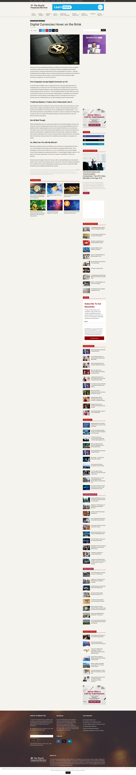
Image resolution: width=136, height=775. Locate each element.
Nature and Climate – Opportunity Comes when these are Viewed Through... (98, 392)
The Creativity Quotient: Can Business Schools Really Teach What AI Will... (98, 358)
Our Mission (41, 0)
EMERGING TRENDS (48, 14)
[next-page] (33, 219)
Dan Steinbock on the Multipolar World (92, 722)
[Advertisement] (93, 209)
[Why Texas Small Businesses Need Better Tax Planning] (86, 615)
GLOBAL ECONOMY (34, 14)
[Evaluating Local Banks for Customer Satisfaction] (86, 554)
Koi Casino (54, 150)
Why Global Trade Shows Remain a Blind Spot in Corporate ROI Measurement (98, 547)
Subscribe (53, 0)
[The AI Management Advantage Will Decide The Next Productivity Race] (86, 277)
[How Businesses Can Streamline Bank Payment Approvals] (86, 587)
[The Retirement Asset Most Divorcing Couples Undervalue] (86, 601)
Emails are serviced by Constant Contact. (94, 334)
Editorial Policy (47, 0)
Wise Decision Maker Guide (89, 720)
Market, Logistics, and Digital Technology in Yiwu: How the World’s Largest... (97, 665)
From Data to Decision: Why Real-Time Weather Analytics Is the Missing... (98, 385)
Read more (86, 193)
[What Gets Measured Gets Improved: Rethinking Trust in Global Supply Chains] (86, 445)
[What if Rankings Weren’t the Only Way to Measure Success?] (86, 365)
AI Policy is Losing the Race (97, 268)
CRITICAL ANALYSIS (55, 14)
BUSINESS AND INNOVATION (90, 494)
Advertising (59, 0)
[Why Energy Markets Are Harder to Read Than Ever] (86, 351)
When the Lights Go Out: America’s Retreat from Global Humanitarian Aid (98, 372)
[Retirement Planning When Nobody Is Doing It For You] (86, 594)
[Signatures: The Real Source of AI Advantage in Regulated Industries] (86, 506)
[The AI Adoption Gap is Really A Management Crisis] (86, 290)
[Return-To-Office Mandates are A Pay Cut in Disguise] (86, 283)
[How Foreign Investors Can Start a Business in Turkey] (86, 527)
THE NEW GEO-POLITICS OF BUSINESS (65, 14)
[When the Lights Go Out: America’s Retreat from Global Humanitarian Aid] (86, 372)
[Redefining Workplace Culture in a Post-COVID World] (86, 412)
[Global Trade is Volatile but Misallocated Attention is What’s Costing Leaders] (86, 658)
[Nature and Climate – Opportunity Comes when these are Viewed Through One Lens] (86, 392)
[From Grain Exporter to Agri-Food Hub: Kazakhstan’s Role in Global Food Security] (86, 622)
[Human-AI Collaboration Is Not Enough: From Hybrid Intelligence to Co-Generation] (86, 432)
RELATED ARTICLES (35, 180)
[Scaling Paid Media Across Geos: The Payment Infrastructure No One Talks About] (86, 499)
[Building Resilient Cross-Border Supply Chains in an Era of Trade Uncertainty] (86, 425)
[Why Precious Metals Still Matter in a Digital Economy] (71, 188)
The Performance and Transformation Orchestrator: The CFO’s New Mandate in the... (98, 438)
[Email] (53, 30)
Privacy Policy (70, 0)
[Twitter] (43, 30)
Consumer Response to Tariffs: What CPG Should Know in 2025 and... (98, 672)
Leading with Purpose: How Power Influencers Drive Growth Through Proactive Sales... (98, 378)
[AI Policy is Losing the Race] (86, 270)
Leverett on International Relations (91, 728)
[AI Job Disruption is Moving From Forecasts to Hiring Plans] (86, 236)
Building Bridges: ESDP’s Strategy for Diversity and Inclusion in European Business (98, 399)
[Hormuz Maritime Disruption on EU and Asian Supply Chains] (86, 637)
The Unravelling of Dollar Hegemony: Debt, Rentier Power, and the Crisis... (98, 473)
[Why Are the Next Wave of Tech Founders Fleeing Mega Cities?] (86, 534)
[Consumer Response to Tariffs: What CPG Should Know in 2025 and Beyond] (86, 672)
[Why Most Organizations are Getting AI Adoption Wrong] (86, 242)
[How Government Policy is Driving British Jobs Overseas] (86, 466)
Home (31, 0)
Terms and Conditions (78, 0)
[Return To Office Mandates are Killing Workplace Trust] (86, 256)
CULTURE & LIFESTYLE (99, 14)
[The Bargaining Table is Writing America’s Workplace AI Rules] (86, 229)
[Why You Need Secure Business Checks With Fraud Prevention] (86, 520)
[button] (105, 0)
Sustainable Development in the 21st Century (93, 730)
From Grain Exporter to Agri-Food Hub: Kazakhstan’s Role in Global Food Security (98, 622)
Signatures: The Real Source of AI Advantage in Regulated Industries (98, 506)
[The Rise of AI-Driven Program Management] (86, 513)
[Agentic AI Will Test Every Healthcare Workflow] (86, 249)
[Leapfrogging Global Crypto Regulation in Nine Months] (55, 205)
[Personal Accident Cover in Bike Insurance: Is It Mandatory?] (86, 574)
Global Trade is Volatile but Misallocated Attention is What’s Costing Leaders (98, 658)
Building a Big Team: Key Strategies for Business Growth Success (98, 406)
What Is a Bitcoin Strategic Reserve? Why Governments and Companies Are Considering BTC (37, 196)
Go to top (77, 169)
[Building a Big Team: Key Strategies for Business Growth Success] (86, 406)
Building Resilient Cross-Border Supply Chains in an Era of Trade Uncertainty (98, 425)
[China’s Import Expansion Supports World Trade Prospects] (86, 643)
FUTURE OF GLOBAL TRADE (84, 14)
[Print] (56, 30)
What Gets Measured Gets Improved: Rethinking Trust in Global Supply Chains (97, 445)
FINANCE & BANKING (41, 14)
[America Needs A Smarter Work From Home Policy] (86, 263)
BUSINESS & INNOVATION (75, 14)
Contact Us (64, 0)
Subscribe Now (94, 338)
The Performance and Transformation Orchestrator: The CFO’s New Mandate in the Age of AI (94, 175)
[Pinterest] (46, 30)
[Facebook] (40, 30)
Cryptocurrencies (47, 18)
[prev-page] (31, 219)
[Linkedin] (50, 30)
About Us (35, 0)
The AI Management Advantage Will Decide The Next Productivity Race (98, 277)
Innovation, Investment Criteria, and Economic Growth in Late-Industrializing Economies (98, 487)
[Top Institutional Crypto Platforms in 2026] (55, 188)
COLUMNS (92, 13)
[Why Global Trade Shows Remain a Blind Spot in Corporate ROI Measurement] (86, 547)
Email (86, 321)
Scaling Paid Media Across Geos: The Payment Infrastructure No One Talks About (98, 500)
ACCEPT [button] (68, 772)
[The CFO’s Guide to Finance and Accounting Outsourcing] (86, 540)
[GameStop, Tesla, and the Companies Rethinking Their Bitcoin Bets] (71, 205)
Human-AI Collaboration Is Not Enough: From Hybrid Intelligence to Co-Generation (98, 432)
